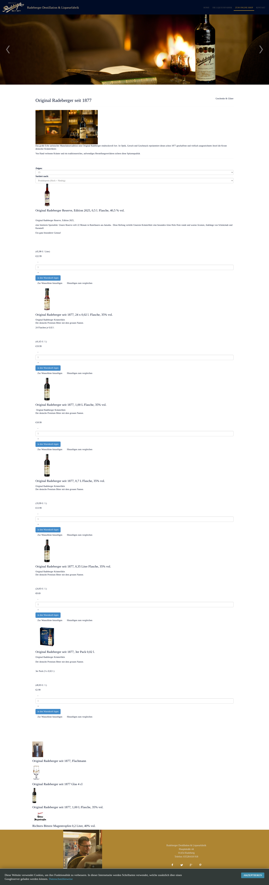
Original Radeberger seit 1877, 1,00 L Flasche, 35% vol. (70, 404)
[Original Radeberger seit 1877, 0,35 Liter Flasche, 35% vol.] (47, 551)
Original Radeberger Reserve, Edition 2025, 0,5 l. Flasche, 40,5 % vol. (80, 210)
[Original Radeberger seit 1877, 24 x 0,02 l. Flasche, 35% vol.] (47, 299)
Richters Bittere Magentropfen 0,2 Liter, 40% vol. (64, 826)
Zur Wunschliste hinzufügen (50, 283)
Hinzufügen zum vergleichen (79, 283)
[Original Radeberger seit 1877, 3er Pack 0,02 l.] (47, 636)
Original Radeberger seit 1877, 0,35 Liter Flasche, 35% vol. (73, 566)
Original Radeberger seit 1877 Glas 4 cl (57, 784)
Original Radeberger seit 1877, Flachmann (59, 761)
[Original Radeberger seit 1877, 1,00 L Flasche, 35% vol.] (47, 389)
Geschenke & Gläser (225, 98)
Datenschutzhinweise (61, 878)
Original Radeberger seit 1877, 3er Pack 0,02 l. (65, 651)
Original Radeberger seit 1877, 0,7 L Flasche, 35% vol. (70, 481)
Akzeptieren (252, 875)
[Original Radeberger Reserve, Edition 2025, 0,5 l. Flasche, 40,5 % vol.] (47, 195)
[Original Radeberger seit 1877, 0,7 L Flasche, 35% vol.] (47, 465)
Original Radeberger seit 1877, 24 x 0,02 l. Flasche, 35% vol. (74, 314)
